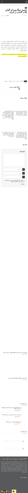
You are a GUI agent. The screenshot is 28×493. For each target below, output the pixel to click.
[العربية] (11, 491)
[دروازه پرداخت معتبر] (14, 490)
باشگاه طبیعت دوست (14, 87)
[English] (9, 491)
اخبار (23, 5)
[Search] (2, 1)
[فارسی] (2, 491)
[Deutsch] (4, 491)
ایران (14, 81)
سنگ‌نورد (5, 81)
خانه (26, 5)
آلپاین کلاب (21, 81)
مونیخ (25, 82)
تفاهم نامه (10, 81)
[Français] (6, 491)
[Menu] (26, 1)
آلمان (17, 81)
